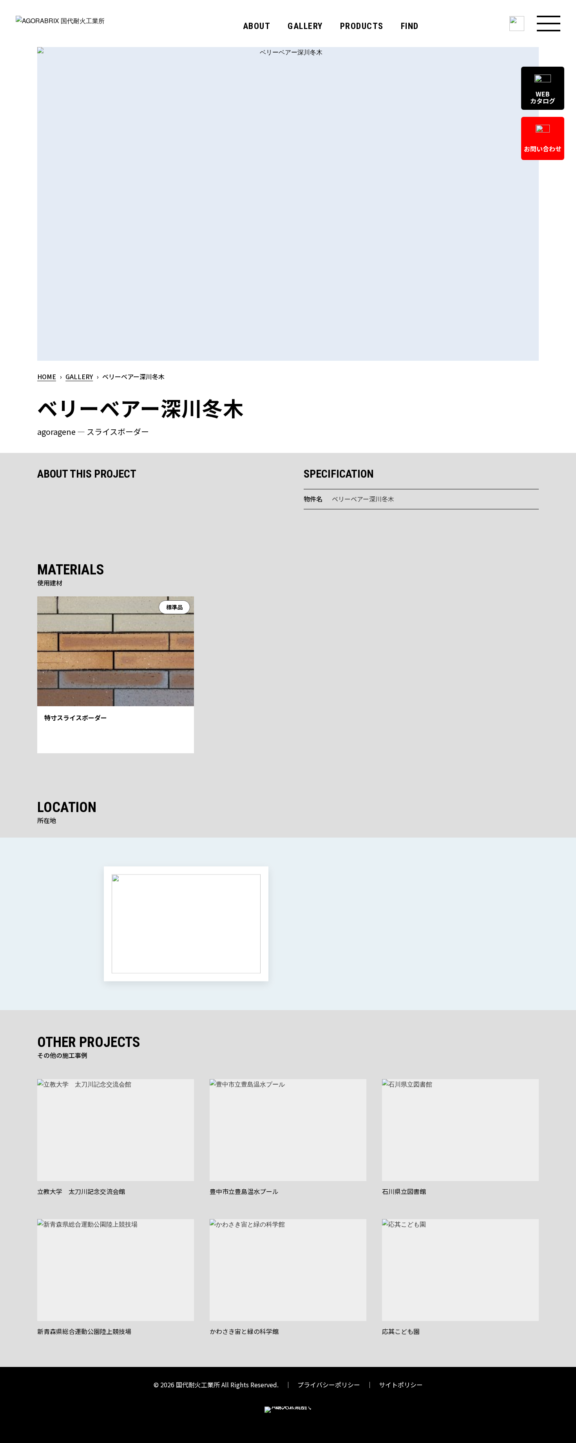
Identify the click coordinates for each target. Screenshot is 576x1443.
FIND (410, 26)
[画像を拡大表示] (288, 204)
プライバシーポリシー (328, 1384)
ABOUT (257, 26)
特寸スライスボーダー (75, 717)
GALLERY (305, 26)
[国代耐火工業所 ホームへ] (288, 1417)
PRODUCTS (362, 26)
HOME (46, 376)
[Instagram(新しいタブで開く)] (516, 23)
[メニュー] (548, 23)
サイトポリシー (401, 1384)
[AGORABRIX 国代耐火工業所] (84, 37)
